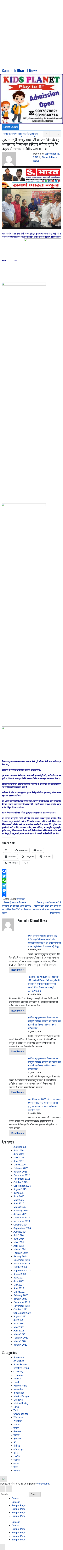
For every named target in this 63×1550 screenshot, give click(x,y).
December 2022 (21, 1302)
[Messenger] (31, 890)
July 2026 (18, 1150)
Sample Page (18, 1505)
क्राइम (16, 1428)
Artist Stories (20, 1364)
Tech (15, 1410)
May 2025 (18, 1200)
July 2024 (18, 1235)
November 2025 (21, 1178)
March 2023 (19, 1291)
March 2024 (19, 1249)
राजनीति (17, 1456)
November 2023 (21, 1263)
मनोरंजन (17, 1452)
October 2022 (20, 1309)
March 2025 (19, 1207)
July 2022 (18, 1320)
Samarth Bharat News (19, 70)
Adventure (18, 1357)
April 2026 (18, 1161)
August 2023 (20, 1274)
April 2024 (18, 1245)
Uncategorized (20, 1414)
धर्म (14, 1442)
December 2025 (21, 1175)
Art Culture (18, 1361)
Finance (17, 1378)
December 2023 (21, 1260)
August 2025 (20, 1189)
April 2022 (18, 1330)
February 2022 (20, 1337)
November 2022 (21, 1306)
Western (17, 1421)
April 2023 (18, 1288)
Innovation (18, 1389)
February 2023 (20, 1295)
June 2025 (18, 1196)
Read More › (17, 969)
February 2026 (20, 1168)
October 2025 (20, 1182)
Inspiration (18, 1392)
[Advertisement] (31, 33)
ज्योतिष (16, 1435)
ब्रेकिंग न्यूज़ (18, 1449)
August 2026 (20, 1147)
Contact (15, 1498)
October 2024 (20, 1224)
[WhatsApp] (31, 880)
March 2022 (19, 1334)
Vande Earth (43, 1483)
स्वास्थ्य (16, 1470)
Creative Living (21, 1368)
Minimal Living (20, 1403)
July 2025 (18, 1192)
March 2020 (19, 1341)
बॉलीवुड (16, 1445)
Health (16, 1382)
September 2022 (22, 1313)
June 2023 (18, 1281)
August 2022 (20, 1316)
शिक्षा (15, 1467)
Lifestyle (18, 1399)
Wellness (18, 1417)
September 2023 (22, 1270)
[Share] (31, 895)
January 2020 (20, 1344)
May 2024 (18, 1242)
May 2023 (18, 1284)
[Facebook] (31, 871)
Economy (18, 1375)
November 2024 (21, 1221)
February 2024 (20, 1253)
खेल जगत (17, 1431)
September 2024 (22, 1228)
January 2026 (20, 1171)
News (16, 1406)
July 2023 (18, 1277)
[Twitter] (31, 876)
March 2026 (19, 1164)
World (16, 1424)
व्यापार (16, 1463)
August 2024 (20, 1231)
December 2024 (21, 1217)
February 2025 (20, 1210)
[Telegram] (31, 885)
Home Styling (20, 1385)
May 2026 (18, 1157)
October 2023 (20, 1267)
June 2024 (18, 1238)
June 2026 (18, 1154)
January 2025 (20, 1214)
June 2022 (18, 1323)
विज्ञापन (16, 1459)
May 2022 (18, 1327)
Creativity (18, 1371)
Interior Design (21, 1396)
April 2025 (18, 1203)
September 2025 (22, 1185)
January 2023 (20, 1298)
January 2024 (20, 1256)
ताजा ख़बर (21, 899)
